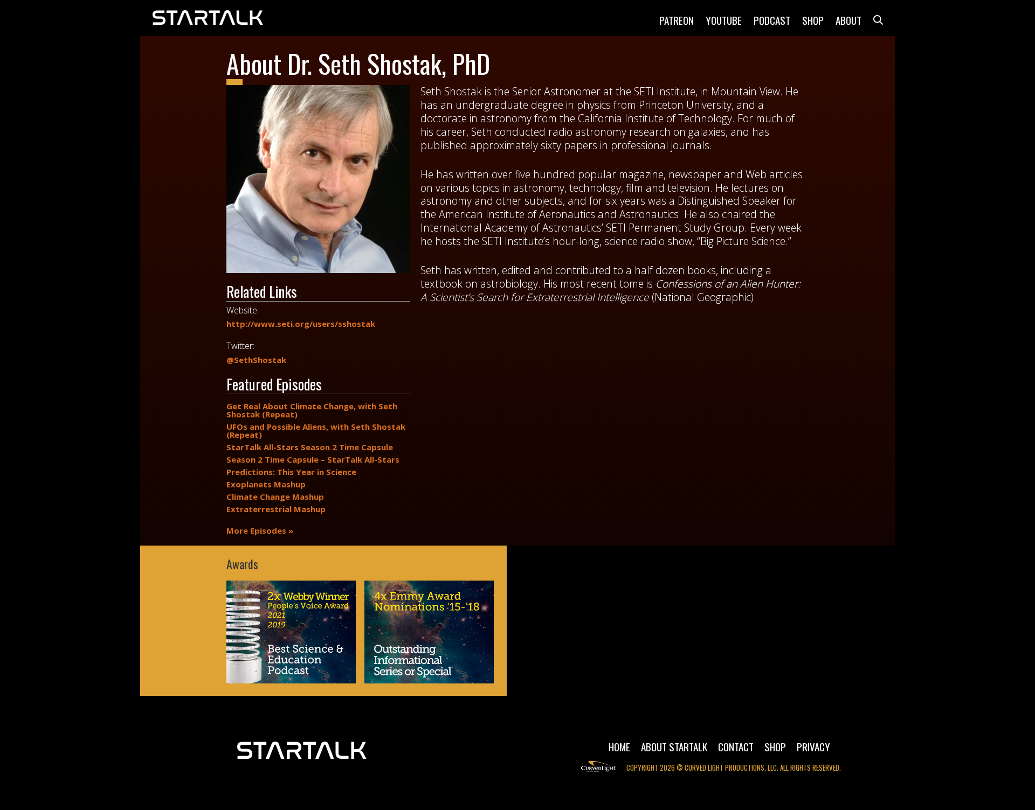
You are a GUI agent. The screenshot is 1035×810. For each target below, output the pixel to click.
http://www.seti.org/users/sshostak (300, 324)
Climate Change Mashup (275, 497)
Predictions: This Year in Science (291, 472)
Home (619, 746)
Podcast (772, 19)
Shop (813, 19)
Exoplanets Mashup (266, 484)
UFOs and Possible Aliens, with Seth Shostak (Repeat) (315, 431)
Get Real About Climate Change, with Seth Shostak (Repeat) (311, 410)
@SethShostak (256, 360)
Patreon (676, 19)
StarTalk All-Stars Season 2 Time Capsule (309, 447)
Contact (736, 746)
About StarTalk (674, 746)
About (848, 19)
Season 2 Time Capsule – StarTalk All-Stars (312, 460)
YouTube (724, 19)
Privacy (813, 746)
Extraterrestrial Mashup (276, 509)
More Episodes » (259, 531)
